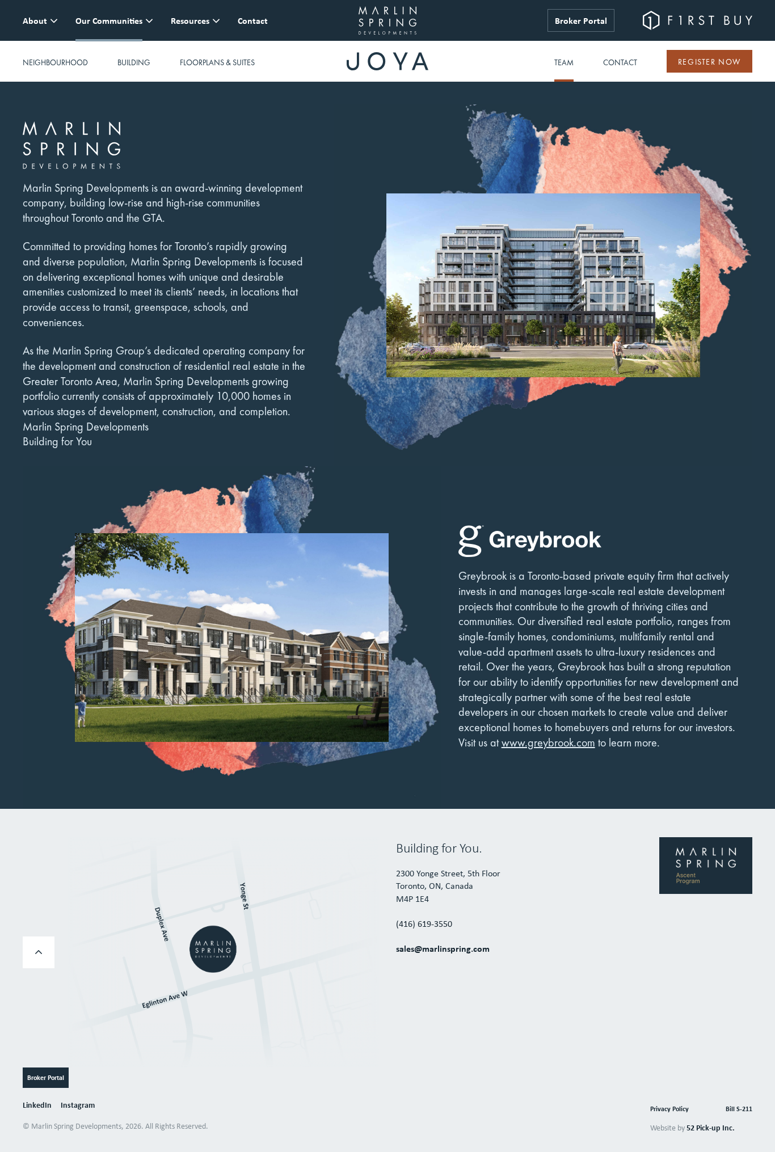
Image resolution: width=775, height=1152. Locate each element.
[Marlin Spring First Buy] (697, 20)
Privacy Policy (669, 1108)
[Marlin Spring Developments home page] (388, 20)
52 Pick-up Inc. (710, 1127)
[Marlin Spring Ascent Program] (705, 864)
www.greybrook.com (548, 742)
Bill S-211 (739, 1108)
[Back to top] (38, 952)
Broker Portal (581, 20)
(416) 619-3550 (424, 923)
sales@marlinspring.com (443, 948)
